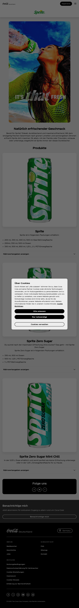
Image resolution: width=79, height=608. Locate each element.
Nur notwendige (39, 317)
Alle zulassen (39, 311)
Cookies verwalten (39, 324)
